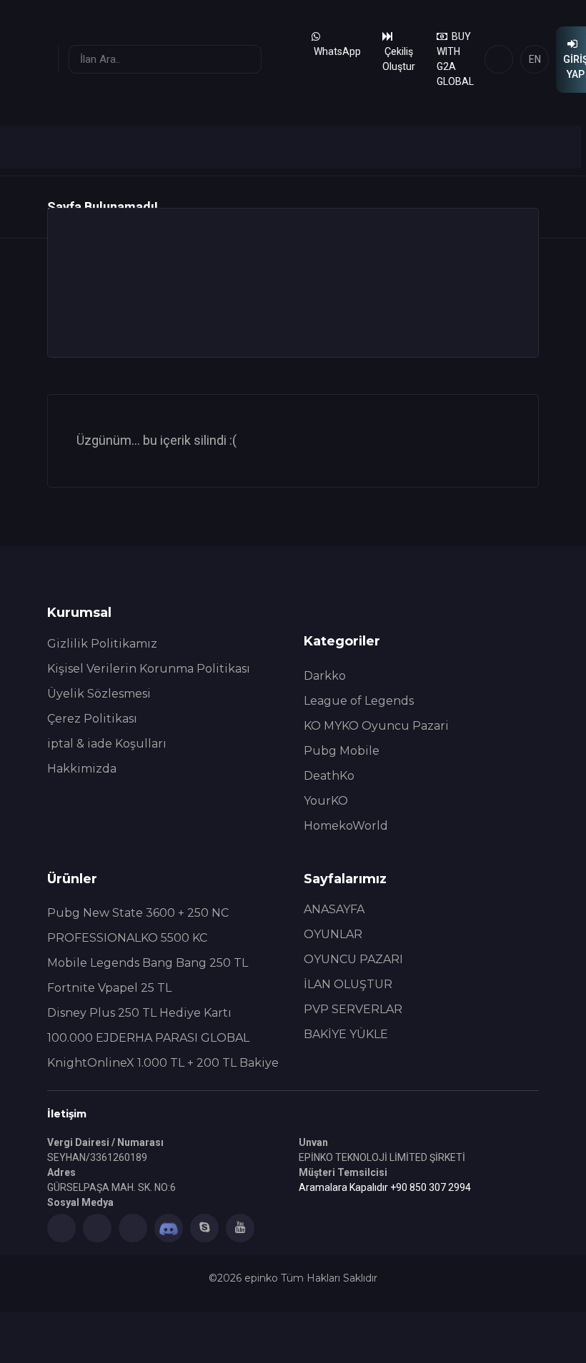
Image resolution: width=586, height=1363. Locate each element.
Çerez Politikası (92, 718)
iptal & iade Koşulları (107, 743)
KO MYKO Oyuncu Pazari (376, 726)
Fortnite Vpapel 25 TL (109, 988)
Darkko (325, 676)
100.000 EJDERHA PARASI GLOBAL (148, 1038)
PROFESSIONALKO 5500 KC (127, 938)
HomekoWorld (346, 826)
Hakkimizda (81, 768)
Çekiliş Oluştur (398, 59)
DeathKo (329, 776)
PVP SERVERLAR (353, 1009)
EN (535, 59)
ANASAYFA (334, 909)
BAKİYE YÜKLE (346, 1034)
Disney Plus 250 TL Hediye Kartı (139, 1013)
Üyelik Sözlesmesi (99, 693)
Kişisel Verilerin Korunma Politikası (148, 668)
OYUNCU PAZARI (353, 959)
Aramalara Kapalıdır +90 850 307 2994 (385, 1187)
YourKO (326, 801)
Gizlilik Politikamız (102, 643)
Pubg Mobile (341, 751)
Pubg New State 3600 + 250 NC (138, 913)
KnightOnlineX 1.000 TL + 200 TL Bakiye (163, 1063)
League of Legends (359, 701)
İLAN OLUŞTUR (348, 984)
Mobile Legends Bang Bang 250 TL (147, 963)
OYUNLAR (333, 934)
